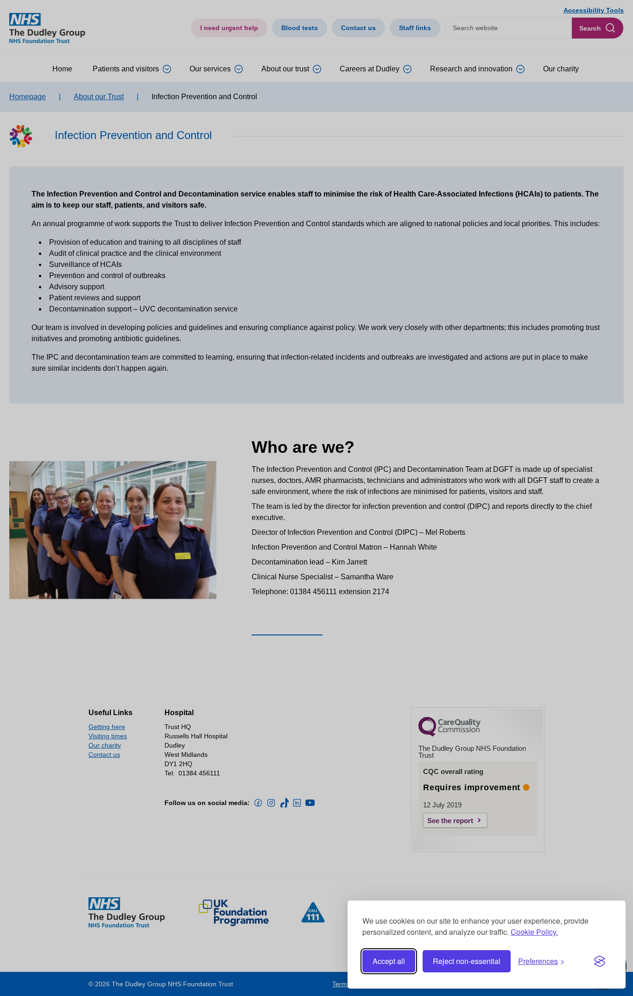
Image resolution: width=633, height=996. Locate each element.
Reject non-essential (466, 961)
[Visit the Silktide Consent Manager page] (600, 961)
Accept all (389, 961)
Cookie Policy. (534, 931)
